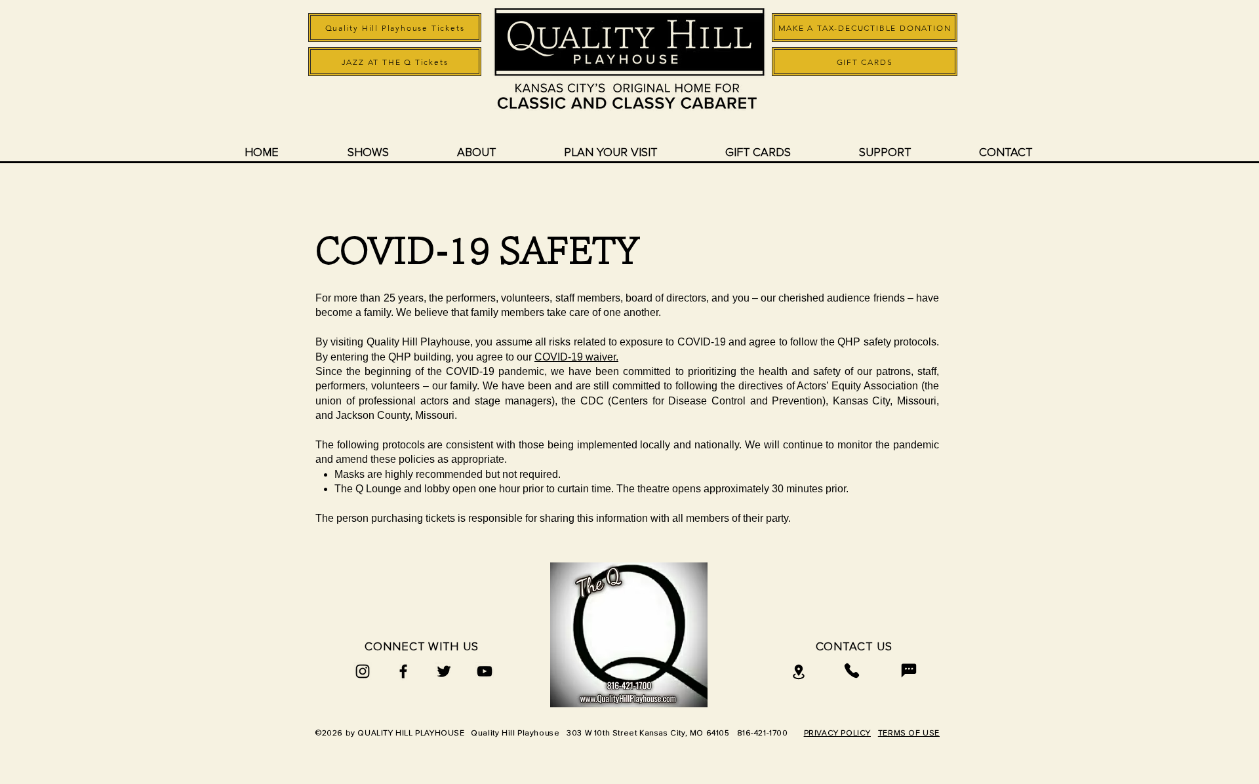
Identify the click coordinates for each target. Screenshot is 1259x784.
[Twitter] (444, 671)
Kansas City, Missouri (884, 400)
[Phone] (851, 670)
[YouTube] (484, 671)
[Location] (798, 672)
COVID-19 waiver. (576, 357)
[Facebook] (403, 671)
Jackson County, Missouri (395, 415)
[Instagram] (362, 671)
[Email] (908, 670)
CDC (592, 400)
